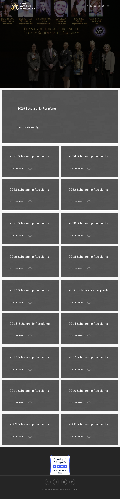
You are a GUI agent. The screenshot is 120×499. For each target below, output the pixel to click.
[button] (108, 6)
